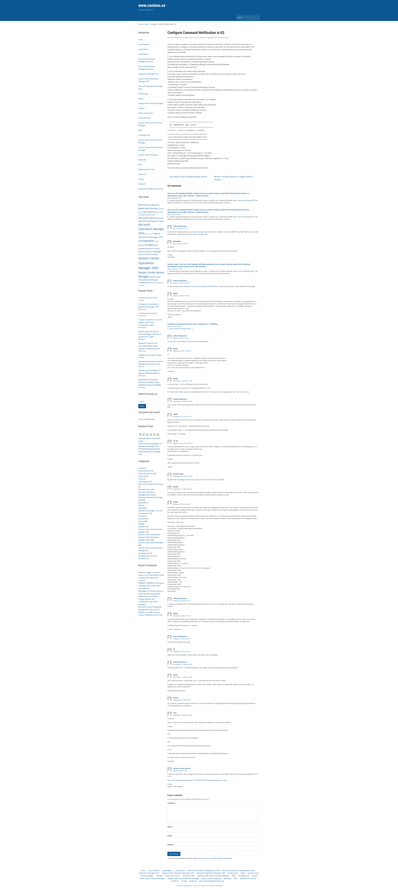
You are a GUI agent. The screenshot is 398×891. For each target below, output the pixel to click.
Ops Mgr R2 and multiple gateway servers (187, 176)
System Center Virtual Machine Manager (183, 878)
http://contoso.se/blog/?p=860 (244, 200)
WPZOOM (218, 886)
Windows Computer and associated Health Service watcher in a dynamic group (149, 346)
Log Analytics (143, 49)
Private (141, 179)
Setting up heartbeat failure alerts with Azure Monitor (151, 585)
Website (170, 845)
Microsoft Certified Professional (150, 189)
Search (257, 17)
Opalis (140, 98)
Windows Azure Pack (146, 169)
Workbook (141, 285)
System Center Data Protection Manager (213, 876)
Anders (175, 698)
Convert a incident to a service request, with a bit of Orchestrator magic (150, 322)
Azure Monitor (144, 44)
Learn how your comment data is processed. (215, 858)
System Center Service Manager (150, 103)
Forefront (142, 174)
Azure (140, 39)
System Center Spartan (182, 768)
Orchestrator (143, 94)
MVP (140, 164)
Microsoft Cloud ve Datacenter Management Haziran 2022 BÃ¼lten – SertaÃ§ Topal (150, 609)
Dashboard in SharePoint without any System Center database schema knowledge (149, 382)
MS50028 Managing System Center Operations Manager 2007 (149, 451)
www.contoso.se (151, 5)
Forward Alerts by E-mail (147, 298)
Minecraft (142, 160)
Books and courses (145, 113)
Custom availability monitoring (150, 615)
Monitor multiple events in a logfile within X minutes (233, 178)
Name (170, 827)
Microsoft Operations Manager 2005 (151, 229)
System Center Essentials (148, 155)
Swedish (141, 108)
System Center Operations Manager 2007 (148, 263)
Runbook (142, 184)
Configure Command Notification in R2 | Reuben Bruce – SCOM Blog (192, 324)
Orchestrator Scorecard (147, 313)
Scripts (146, 24)
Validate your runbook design (149, 355)
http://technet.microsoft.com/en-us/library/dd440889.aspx (198, 286)
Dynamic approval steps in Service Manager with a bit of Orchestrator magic (149, 334)
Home (140, 24)
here (206, 168)
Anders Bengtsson (176, 38)
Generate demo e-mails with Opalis (149, 439)
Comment (171, 803)
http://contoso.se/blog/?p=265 (198, 341)
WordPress (187, 886)
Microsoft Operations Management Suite (204, 870)
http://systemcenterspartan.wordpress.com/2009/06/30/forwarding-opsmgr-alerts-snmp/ (197, 780)
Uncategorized (144, 135)
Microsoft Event (144, 118)
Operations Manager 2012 (148, 74)
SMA (140, 130)
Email (170, 836)
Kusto (140, 212)
